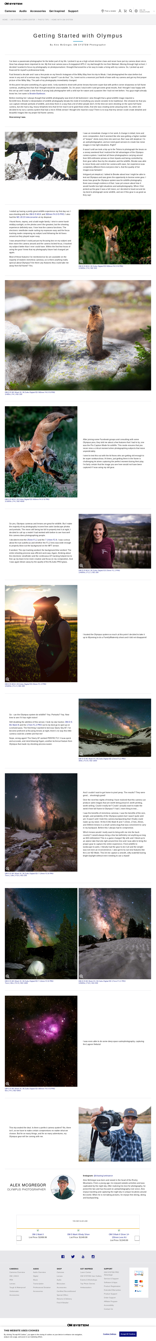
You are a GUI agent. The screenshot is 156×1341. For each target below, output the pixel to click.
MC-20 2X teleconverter (27, 217)
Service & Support (111, 1279)
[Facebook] (63, 1257)
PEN (11, 1280)
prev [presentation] (18, 1238)
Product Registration (112, 1286)
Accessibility (109, 1305)
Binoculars (61, 1284)
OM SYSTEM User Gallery (91, 1276)
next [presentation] (137, 1238)
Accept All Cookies (128, 1334)
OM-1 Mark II (38, 1234)
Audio (23, 11)
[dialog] (78, 1334)
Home (5, 20)
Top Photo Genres (87, 1284)
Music (35, 1280)
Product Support (110, 1294)
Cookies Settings (109, 1334)
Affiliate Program (110, 1301)
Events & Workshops (88, 1280)
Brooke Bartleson (37, 94)
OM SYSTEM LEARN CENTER (22, 20)
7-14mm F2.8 (51, 540)
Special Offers (62, 1295)
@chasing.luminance (103, 1176)
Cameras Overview (17, 1272)
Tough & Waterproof (18, 1287)
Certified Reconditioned (66, 1291)
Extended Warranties (112, 1290)
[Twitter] (73, 1257)
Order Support (110, 1298)
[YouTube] (83, 1257)
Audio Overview (39, 1272)
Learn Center (85, 1272)
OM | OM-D (14, 1276)
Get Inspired (57, 11)
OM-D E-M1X (35, 214)
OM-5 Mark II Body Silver (78, 1234)
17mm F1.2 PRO (34, 725)
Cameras (10, 11)
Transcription (38, 1284)
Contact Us (108, 1309)
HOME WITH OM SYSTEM (62, 20)
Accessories (38, 11)
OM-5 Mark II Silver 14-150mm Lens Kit (119, 1235)
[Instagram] (93, 1257)
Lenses (12, 1284)
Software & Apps (110, 1282)
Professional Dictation (42, 1287)
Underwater (14, 1291)
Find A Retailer (63, 1303)
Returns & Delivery (64, 1299)
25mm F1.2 (32, 540)
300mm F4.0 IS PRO (55, 214)
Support (73, 11)
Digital (35, 1276)
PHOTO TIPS (43, 20)
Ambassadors (85, 1287)
